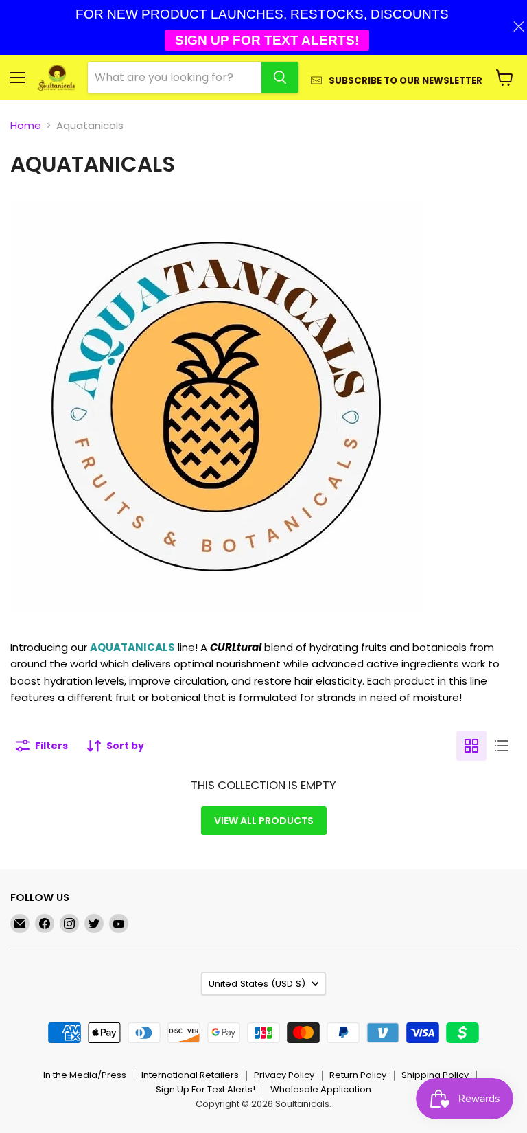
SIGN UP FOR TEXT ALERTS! (267, 40)
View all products (264, 820)
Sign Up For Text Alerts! (205, 1089)
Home (25, 125)
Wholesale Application (320, 1089)
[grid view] (471, 746)
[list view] (502, 746)
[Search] (279, 77)
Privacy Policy (284, 1075)
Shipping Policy (435, 1075)
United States (257, 983)
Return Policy (357, 1075)
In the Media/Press (84, 1075)
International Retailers (190, 1075)
